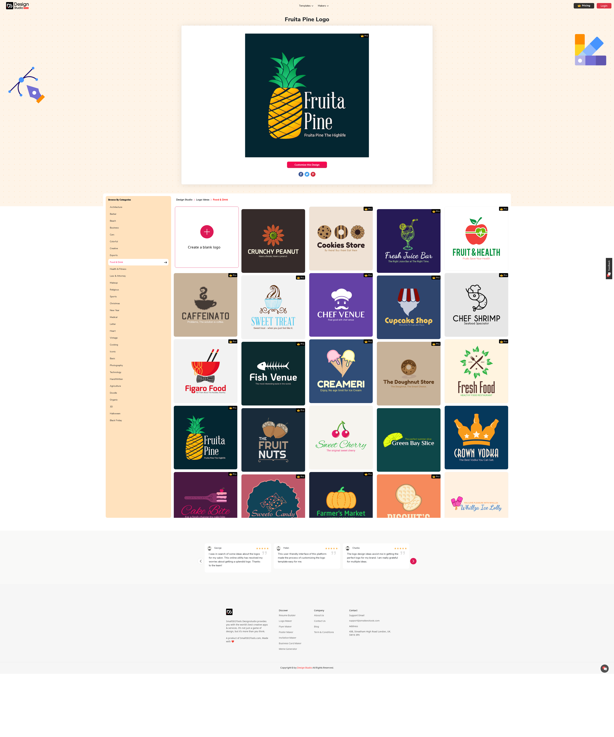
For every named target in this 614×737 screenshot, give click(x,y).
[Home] (14, 5)
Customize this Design (307, 164)
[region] (138, 359)
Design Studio (184, 200)
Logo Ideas (202, 200)
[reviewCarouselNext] (413, 561)
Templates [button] (305, 6)
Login (604, 6)
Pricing (586, 5)
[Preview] (270, 269)
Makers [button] (322, 6)
